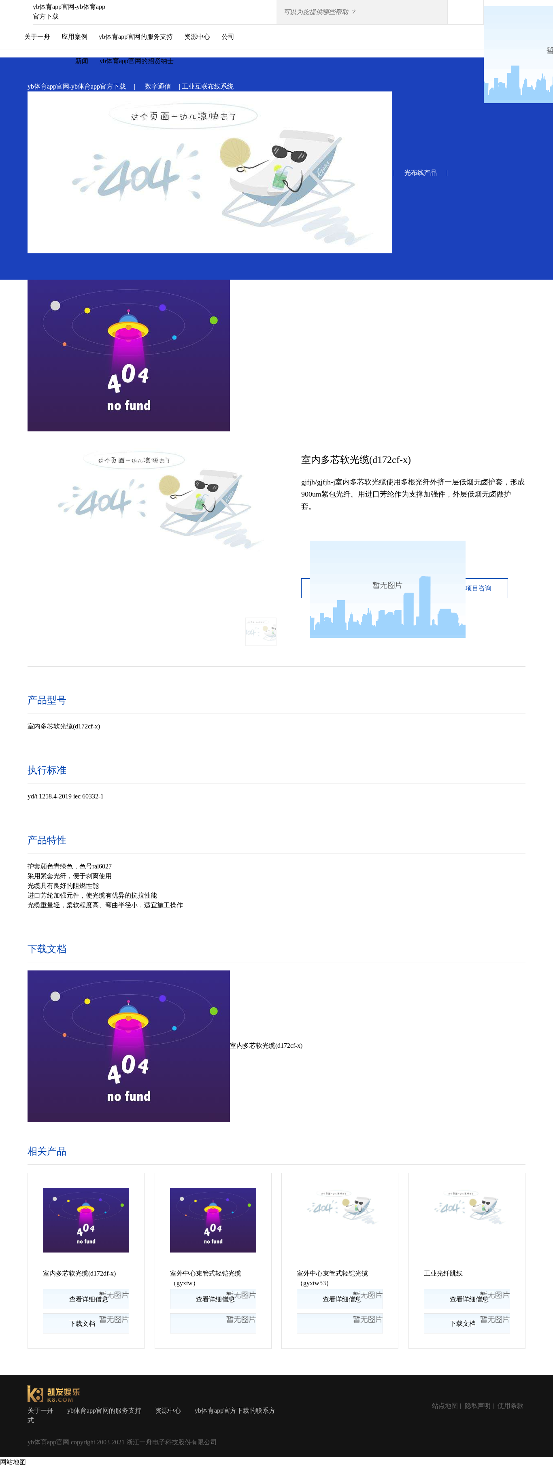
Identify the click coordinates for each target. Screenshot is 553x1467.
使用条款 (510, 1405)
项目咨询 (478, 588)
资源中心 (197, 36)
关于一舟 (37, 36)
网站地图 (13, 1462)
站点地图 (445, 1405)
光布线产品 (420, 172)
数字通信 (158, 86)
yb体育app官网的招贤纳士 (137, 60)
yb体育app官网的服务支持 (136, 36)
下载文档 (82, 1323)
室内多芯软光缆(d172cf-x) (266, 1045)
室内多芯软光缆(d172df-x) (79, 1273)
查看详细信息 (88, 1299)
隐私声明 (478, 1405)
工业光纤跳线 (443, 1273)
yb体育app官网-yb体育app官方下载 (77, 86)
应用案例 (74, 36)
